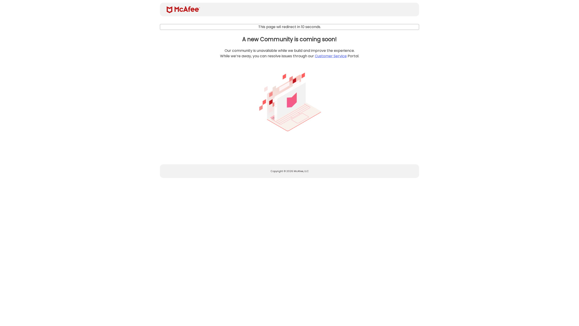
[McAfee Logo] (183, 9)
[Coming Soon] (289, 100)
